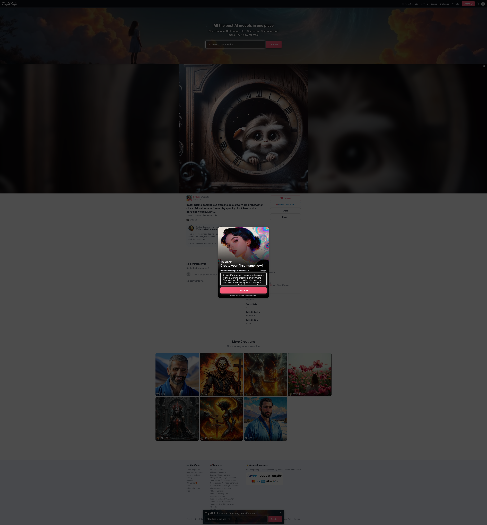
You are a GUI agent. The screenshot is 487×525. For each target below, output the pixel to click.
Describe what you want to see (234, 270)
